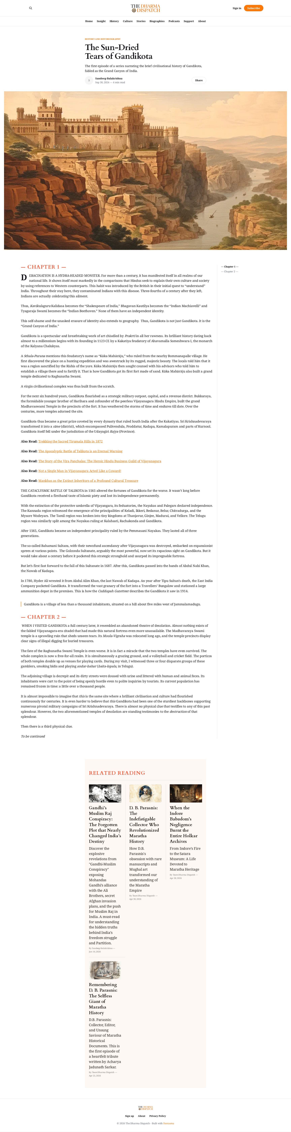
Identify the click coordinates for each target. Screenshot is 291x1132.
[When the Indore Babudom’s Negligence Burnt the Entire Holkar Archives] (186, 832)
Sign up (129, 1116)
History (114, 21)
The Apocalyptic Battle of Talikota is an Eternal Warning (80, 451)
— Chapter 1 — (229, 266)
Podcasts (174, 21)
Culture (128, 21)
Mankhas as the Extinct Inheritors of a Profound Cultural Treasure (88, 480)
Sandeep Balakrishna (108, 78)
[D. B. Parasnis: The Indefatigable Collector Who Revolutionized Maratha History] (145, 842)
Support (189, 21)
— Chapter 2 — (229, 271)
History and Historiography (103, 39)
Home (89, 21)
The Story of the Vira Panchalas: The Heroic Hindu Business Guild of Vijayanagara (99, 461)
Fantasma (168, 1123)
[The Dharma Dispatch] (145, 8)
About (202, 21)
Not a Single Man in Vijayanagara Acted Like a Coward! (79, 471)
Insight (101, 21)
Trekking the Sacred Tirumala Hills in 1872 (70, 441)
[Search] (31, 8)
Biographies (157, 21)
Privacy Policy (157, 1116)
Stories (141, 21)
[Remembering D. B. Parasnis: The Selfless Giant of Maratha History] (105, 1019)
